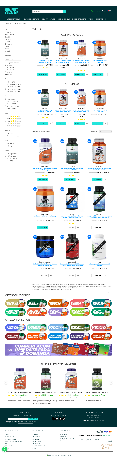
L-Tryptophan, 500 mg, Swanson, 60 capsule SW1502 (45, 61)
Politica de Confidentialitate (25, 423)
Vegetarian (10, 99)
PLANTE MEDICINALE (38, 446)
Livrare (7, 434)
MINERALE (35, 439)
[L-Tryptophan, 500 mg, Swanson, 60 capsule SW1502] (45, 48)
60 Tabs (9, 161)
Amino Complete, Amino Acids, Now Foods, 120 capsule (63, 61)
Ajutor (7, 448)
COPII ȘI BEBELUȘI (64, 19)
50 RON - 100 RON (13, 84)
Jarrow (9, 65)
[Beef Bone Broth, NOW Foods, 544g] (99, 48)
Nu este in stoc (12, 136)
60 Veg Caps (11, 158)
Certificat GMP (12, 104)
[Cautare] (64, 11)
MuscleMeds (11, 67)
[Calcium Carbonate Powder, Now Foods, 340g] (20, 379)
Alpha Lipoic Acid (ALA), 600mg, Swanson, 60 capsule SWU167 (52, 393)
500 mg (9, 146)
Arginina (8, 32)
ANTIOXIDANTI (36, 441)
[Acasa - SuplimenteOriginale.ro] (14, 11)
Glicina (7, 42)
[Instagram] (63, 418)
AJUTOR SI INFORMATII (11, 431)
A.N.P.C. (7, 444)
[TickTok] (60, 418)
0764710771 (95, 418)
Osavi (8, 72)
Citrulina (8, 39)
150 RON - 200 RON (13, 89)
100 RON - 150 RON (13, 87)
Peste (9, 116)
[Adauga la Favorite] (51, 74)
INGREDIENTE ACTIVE (79, 19)
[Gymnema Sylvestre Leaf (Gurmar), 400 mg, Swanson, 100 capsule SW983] (97, 379)
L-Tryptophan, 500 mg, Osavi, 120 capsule (99, 264)
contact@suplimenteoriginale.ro (95, 420)
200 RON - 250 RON (13, 91)
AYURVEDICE (36, 444)
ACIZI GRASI (36, 437)
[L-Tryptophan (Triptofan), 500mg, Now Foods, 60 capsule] (81, 48)
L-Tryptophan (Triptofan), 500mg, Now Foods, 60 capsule (81, 61)
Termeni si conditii (10, 439)
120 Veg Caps (11, 154)
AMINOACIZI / (14, 23)
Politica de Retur (10, 437)
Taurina (7, 49)
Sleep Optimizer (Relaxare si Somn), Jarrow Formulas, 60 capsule (72, 216)
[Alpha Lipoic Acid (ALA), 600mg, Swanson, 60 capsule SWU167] (45, 379)
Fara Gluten (11, 109)
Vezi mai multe (108, 293)
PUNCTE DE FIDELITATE (95, 19)
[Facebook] (53, 418)
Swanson (45, 59)
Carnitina (8, 37)
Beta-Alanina (9, 35)
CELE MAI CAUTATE (38, 431)
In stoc (9, 133)
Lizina (7, 46)
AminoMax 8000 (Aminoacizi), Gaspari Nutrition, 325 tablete (45, 264)
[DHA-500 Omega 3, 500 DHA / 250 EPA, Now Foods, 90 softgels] (71, 379)
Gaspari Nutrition (13, 63)
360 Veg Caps (11, 156)
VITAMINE (35, 434)
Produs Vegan (11, 101)
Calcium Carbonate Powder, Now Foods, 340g (22, 393)
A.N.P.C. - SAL (9, 446)
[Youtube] (56, 418)
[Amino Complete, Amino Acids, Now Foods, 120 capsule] (63, 48)
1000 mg (10, 144)
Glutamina (8, 44)
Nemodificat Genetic (14, 106)
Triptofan (8, 51)
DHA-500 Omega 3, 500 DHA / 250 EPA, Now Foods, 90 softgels (78, 393)
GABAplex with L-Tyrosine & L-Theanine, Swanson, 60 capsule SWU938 (99, 216)
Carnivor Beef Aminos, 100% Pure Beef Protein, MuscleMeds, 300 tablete (72, 264)
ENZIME (34, 448)
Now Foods (10, 70)
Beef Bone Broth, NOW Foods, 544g (100, 61)
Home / (7, 23)
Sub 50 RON (11, 82)
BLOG (106, 19)
